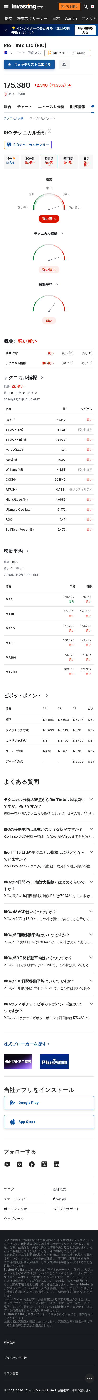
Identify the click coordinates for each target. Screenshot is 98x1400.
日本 (56, 18)
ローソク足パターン (42, 118)
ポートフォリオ (15, 1209)
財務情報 (77, 106)
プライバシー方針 (15, 1358)
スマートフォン (15, 1199)
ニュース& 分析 (51, 106)
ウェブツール (14, 1218)
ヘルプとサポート (66, 1209)
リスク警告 (11, 1373)
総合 (7, 106)
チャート (24, 106)
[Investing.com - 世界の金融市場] (28, 7)
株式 (8, 18)
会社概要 (59, 1189)
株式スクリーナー (32, 18)
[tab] (10, 162)
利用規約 (9, 1342)
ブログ (9, 1189)
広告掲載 (59, 1199)
